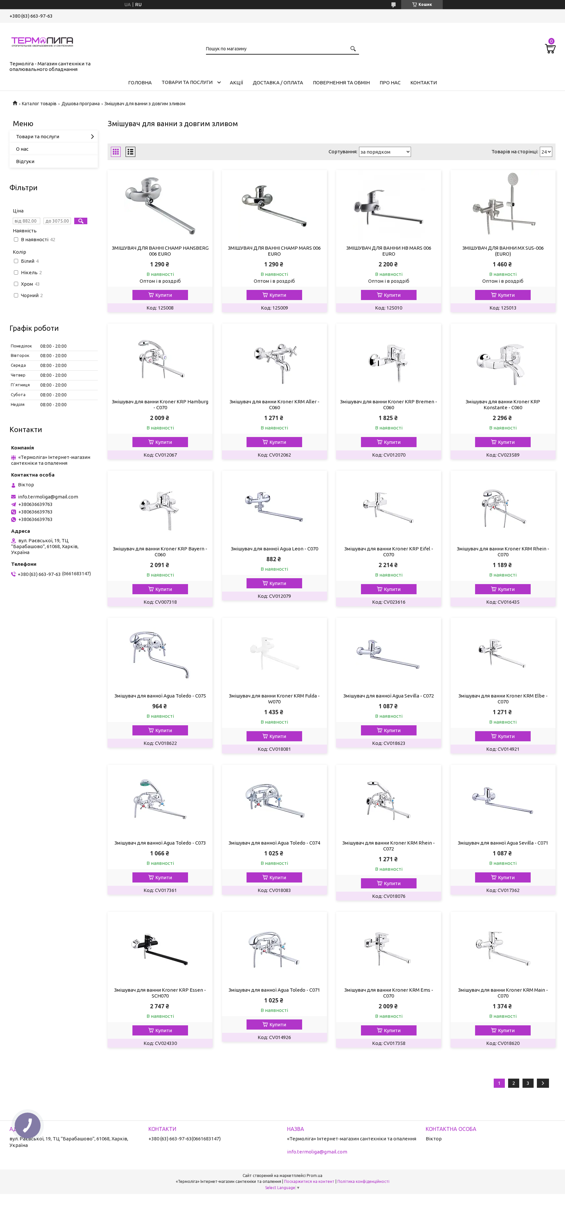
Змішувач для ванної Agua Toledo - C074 (274, 843)
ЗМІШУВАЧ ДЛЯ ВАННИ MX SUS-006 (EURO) (503, 251)
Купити (163, 295)
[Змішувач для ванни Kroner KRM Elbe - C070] (503, 654)
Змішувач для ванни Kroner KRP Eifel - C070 (388, 551)
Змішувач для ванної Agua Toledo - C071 (274, 990)
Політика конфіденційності (363, 1181)
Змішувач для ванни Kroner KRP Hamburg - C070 (160, 404)
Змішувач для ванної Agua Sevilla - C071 (503, 843)
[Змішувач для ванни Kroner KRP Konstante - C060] (503, 359)
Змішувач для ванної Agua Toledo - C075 (160, 695)
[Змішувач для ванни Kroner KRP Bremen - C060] (388, 359)
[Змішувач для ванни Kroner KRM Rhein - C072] (388, 801)
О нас (22, 149)
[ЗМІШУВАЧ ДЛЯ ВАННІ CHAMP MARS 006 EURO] (274, 206)
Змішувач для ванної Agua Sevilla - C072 (388, 695)
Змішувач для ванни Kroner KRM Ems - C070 (388, 993)
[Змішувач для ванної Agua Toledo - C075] (160, 654)
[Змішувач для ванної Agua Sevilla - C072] (388, 654)
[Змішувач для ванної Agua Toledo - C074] (274, 801)
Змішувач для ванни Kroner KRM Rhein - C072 (388, 845)
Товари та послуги (187, 82)
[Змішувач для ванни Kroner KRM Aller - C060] (274, 359)
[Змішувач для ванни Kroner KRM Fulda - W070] (274, 654)
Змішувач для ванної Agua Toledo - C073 (160, 843)
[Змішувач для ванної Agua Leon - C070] (274, 507)
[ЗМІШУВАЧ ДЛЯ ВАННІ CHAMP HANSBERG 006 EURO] (160, 206)
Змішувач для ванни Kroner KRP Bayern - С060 (160, 551)
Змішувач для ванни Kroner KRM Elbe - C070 (503, 698)
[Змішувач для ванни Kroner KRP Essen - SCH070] (160, 948)
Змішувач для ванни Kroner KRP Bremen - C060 (388, 404)
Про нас (390, 82)
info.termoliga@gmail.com (48, 496)
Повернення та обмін (341, 82)
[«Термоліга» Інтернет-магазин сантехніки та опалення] (42, 40)
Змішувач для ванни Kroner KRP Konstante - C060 (503, 404)
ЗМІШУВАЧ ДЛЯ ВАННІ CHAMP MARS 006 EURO (274, 251)
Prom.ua (314, 1175)
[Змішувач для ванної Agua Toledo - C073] (160, 801)
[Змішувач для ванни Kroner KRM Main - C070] (503, 948)
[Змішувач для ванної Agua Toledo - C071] (274, 948)
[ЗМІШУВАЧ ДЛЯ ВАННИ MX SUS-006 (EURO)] (503, 206)
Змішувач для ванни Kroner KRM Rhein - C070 (503, 551)
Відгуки (25, 161)
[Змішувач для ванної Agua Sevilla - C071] (503, 801)
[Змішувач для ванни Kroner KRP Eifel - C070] (388, 507)
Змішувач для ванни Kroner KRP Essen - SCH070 (160, 993)
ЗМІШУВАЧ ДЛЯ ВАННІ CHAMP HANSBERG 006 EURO (160, 251)
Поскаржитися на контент (309, 1181)
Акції (236, 82)
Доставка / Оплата (278, 82)
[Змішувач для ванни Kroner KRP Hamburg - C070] (160, 359)
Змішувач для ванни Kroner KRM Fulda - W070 (274, 698)
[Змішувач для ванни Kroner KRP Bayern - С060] (160, 507)
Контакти (423, 82)
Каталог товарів (39, 103)
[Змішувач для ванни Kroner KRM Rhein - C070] (503, 507)
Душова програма (80, 103)
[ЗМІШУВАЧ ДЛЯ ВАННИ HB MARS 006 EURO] (388, 206)
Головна (140, 82)
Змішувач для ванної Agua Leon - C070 (274, 548)
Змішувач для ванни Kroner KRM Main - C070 (503, 993)
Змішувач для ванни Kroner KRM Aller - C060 (274, 404)
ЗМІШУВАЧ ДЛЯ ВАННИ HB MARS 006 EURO (388, 251)
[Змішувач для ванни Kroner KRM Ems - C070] (388, 948)
